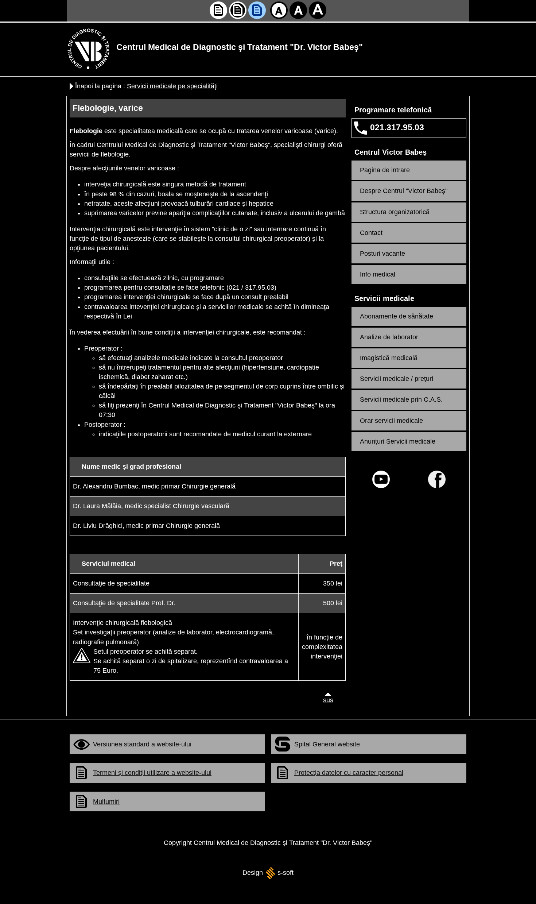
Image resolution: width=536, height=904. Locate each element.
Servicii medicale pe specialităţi (172, 86)
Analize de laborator (389, 337)
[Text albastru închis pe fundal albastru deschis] (257, 10)
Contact (371, 232)
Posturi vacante (382, 253)
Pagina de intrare (385, 170)
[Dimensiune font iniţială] (279, 10)
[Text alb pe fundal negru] (237, 10)
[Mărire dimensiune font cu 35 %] (298, 10)
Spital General (327, 744)
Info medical (377, 274)
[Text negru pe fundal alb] (218, 10)
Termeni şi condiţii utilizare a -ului (152, 772)
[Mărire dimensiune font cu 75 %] (317, 10)
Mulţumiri (106, 801)
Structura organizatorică (395, 212)
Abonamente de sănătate (396, 316)
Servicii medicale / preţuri (396, 378)
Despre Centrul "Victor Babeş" (403, 190)
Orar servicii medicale (391, 420)
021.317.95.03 (397, 127)
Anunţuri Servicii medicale (397, 441)
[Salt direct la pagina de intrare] (88, 48)
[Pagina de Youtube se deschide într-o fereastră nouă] (381, 479)
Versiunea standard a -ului (142, 744)
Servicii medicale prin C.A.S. (401, 399)
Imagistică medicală (388, 358)
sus (326, 700)
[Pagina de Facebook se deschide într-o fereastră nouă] (437, 479)
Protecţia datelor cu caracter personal (348, 772)
